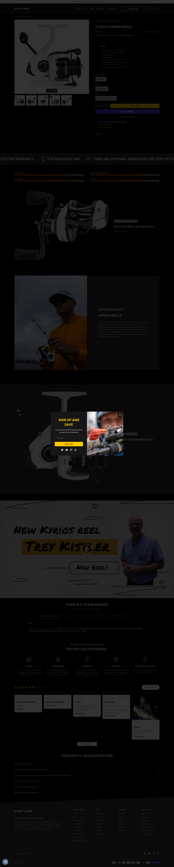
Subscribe (69, 444)
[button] (5, 862)
